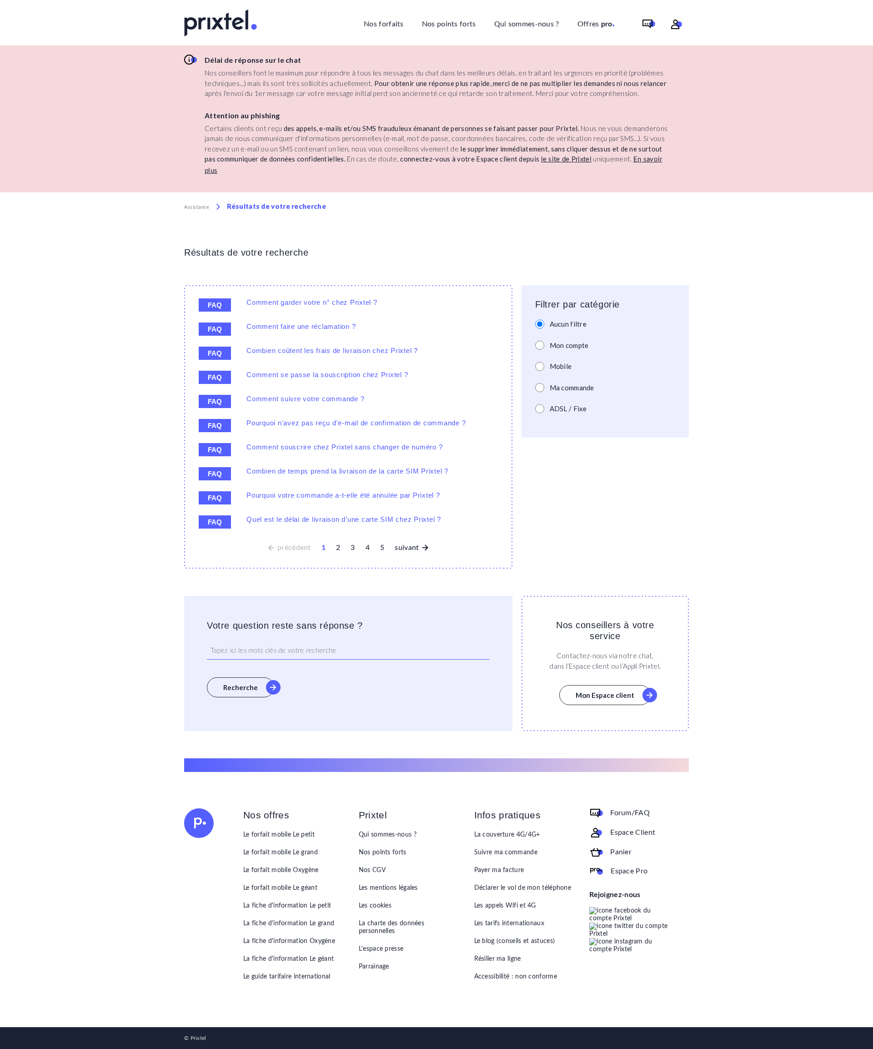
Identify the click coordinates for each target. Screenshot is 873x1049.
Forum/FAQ (630, 813)
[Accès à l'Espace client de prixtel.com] (676, 24)
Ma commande (572, 387)
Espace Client (632, 832)
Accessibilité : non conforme (515, 976)
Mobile (561, 366)
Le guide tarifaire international (287, 976)
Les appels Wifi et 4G (505, 906)
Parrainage (374, 966)
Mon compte (569, 345)
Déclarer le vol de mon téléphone (523, 888)
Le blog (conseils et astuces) (514, 941)
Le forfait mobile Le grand (280, 852)
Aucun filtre (568, 324)
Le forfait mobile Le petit (279, 835)
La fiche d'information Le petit (287, 906)
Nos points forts (449, 24)
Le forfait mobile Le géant (280, 888)
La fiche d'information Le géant (288, 959)
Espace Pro (629, 871)
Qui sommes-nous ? (526, 24)
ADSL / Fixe (568, 408)
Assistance (197, 207)
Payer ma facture (499, 870)
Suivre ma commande (505, 852)
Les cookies (375, 906)
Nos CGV (372, 870)
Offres (596, 23)
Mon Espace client (605, 695)
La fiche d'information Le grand (288, 923)
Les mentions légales (388, 888)
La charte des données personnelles (391, 927)
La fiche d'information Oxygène (289, 941)
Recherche (240, 687)
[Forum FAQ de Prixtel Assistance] (648, 24)
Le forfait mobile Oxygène (281, 870)
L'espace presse (381, 949)
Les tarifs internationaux (509, 923)
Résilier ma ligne (497, 959)
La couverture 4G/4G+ (507, 835)
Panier (621, 852)
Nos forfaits (384, 24)
